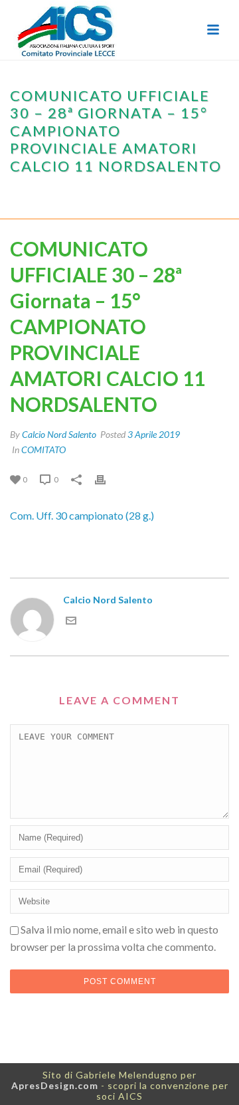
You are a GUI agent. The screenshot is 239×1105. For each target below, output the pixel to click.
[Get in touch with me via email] (71, 622)
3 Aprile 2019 (153, 434)
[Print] (107, 478)
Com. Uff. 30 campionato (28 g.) (82, 515)
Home (25, 195)
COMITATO (66, 195)
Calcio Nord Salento (59, 434)
